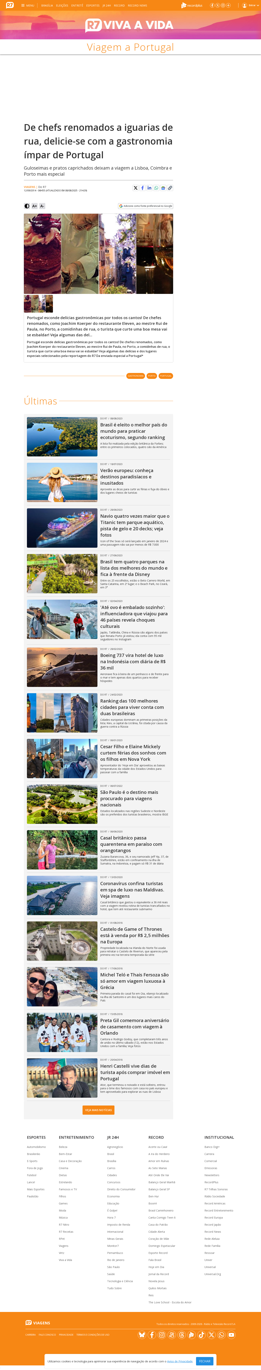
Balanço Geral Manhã (161, 1182)
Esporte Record (158, 1253)
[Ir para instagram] (223, 5)
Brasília (47, 5)
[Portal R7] (10, 5)
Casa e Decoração (70, 1161)
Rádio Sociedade (214, 1196)
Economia (113, 1196)
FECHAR (204, 1361)
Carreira (209, 1154)
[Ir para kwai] (172, 1335)
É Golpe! (112, 1210)
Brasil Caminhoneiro (160, 1210)
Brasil (110, 1154)
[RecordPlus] (191, 5)
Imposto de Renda (118, 1224)
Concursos (113, 1182)
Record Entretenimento (218, 1210)
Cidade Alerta (156, 1231)
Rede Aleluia (212, 1239)
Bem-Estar (65, 1154)
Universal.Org (212, 1274)
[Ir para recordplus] (191, 1335)
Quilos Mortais (157, 1288)
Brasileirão (33, 1154)
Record (119, 5)
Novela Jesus (156, 1281)
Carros (111, 1168)
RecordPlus (211, 1182)
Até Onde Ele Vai (158, 1175)
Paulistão (32, 1196)
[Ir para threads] (182, 1335)
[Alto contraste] (27, 206)
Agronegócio (115, 1147)
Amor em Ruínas (158, 1161)
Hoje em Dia (156, 1267)
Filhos (62, 1196)
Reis (151, 1295)
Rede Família (212, 1246)
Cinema (63, 1168)
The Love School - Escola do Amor (169, 1302)
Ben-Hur (153, 1196)
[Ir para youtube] (231, 1335)
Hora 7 (111, 1217)
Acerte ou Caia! (157, 1147)
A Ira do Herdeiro (159, 1154)
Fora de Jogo (35, 1168)
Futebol (31, 1175)
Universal (210, 1267)
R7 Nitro (64, 1224)
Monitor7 (113, 1246)
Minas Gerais (115, 1239)
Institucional (219, 1137)
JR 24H (107, 5)
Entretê (77, 5)
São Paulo (113, 1267)
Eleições (62, 5)
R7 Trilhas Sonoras (216, 1189)
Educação (113, 1203)
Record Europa (213, 1217)
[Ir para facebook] (212, 5)
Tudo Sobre (114, 1288)
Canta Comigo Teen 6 (162, 1217)
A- (42, 206)
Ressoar (209, 1253)
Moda (62, 1210)
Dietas (63, 1175)
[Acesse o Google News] (163, 188)
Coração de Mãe (158, 1239)
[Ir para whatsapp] (221, 1335)
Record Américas (214, 1203)
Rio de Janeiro (115, 1260)
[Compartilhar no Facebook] (142, 188)
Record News (137, 5)
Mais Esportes (36, 1189)
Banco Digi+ (212, 1147)
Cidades (112, 1175)
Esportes (93, 5)
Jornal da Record (158, 1274)
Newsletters (211, 1175)
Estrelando (65, 1182)
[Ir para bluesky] (142, 1335)
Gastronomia (135, 375)
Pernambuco (115, 1253)
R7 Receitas (66, 1231)
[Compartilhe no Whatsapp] (156, 188)
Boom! (152, 1203)
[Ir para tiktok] (201, 1335)
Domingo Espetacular (161, 1246)
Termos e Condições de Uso (92, 1334)
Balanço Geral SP (159, 1189)
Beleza (63, 1147)
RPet (62, 1239)
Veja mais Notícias (98, 1110)
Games (63, 1203)
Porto (152, 375)
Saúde (111, 1274)
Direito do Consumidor (121, 1189)
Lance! (31, 1182)
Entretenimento (76, 1137)
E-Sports (32, 1161)
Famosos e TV (68, 1189)
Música (63, 1217)
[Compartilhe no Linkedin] (149, 188)
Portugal (166, 375)
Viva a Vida (65, 1260)
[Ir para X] (217, 5)
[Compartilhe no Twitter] (136, 188)
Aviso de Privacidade (180, 1361)
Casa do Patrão (158, 1224)
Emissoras (210, 1168)
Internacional (115, 1231)
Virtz (61, 1253)
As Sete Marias (157, 1168)
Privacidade (66, 1334)
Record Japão (212, 1224)
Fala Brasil (154, 1260)
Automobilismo (36, 1147)
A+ (34, 206)
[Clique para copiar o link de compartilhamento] (170, 188)
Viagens (29, 187)
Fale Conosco (47, 1334)
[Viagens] (130, 25)
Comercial (210, 1161)
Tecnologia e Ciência (120, 1281)
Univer (208, 1260)
